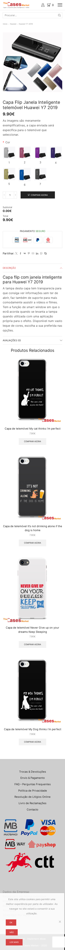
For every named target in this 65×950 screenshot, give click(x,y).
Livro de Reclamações (32, 803)
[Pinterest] (29, 253)
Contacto (32, 809)
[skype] (45, 253)
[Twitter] (16, 253)
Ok (11, 922)
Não (12, 932)
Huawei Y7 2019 (26, 24)
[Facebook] (20, 253)
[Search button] (59, 15)
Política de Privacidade (32, 790)
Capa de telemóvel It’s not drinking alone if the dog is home (32, 528)
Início (5, 24)
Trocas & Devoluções (32, 771)
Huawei (13, 24)
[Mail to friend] (33, 253)
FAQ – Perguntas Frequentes (32, 784)
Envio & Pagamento (32, 778)
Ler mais (14, 942)
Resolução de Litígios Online (32, 796)
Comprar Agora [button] (32, 441)
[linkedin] (37, 253)
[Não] (60, 921)
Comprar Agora (39, 195)
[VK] (25, 253)
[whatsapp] (41, 253)
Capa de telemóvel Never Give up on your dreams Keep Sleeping (32, 629)
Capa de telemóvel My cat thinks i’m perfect (32, 428)
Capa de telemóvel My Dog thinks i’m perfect (32, 729)
